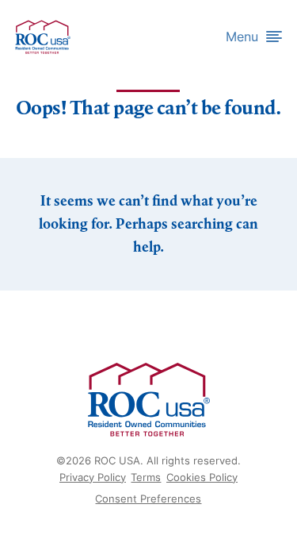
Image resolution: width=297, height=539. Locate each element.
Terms (146, 477)
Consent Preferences (148, 498)
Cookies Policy (202, 477)
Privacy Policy (92, 477)
